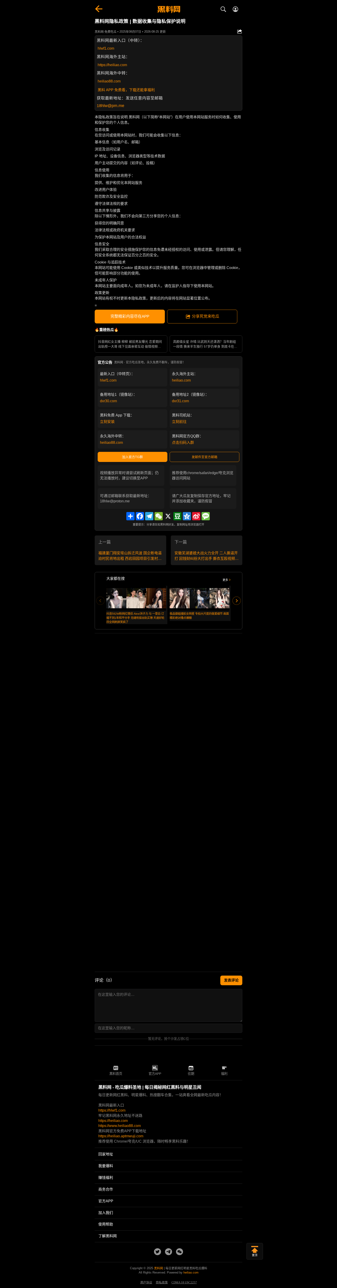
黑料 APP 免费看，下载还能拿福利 (126, 90)
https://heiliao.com (112, 65)
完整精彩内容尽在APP (129, 316)
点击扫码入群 (183, 442)
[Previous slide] (100, 601)
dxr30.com (108, 401)
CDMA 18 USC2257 (184, 1282)
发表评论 (231, 980)
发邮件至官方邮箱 (204, 457)
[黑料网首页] (168, 9)
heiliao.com (181, 380)
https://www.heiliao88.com (119, 1126)
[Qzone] (187, 516)
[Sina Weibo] (196, 516)
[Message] (206, 516)
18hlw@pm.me (110, 105)
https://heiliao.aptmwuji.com (120, 1136)
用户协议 (146, 1282)
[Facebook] (140, 516)
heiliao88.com (109, 81)
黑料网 (158, 1268)
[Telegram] (149, 516)
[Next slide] (236, 601)
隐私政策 (162, 1282)
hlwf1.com (106, 48)
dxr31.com (180, 401)
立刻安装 (107, 422)
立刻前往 (179, 422)
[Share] (130, 516)
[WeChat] (159, 516)
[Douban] (177, 516)
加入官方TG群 (132, 457)
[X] (168, 516)
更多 (225, 580)
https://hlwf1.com (111, 1110)
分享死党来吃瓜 (205, 316)
